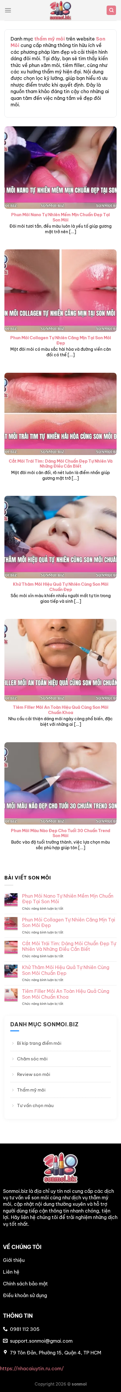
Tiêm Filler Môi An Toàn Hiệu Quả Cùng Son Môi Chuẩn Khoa (60, 710)
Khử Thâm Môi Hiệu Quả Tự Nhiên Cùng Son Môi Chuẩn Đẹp (60, 587)
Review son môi (33, 1074)
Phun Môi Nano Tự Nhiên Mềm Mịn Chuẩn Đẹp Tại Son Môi (60, 217)
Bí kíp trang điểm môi (39, 1043)
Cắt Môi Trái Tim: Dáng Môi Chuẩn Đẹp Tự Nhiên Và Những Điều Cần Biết (60, 464)
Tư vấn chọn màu (35, 1105)
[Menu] (7, 10)
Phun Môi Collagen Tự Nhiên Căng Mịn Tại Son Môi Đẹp (60, 340)
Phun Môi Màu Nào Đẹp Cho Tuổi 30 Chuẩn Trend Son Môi (60, 833)
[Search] (111, 10)
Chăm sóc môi (32, 1059)
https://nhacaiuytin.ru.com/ (32, 1368)
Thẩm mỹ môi (31, 1090)
